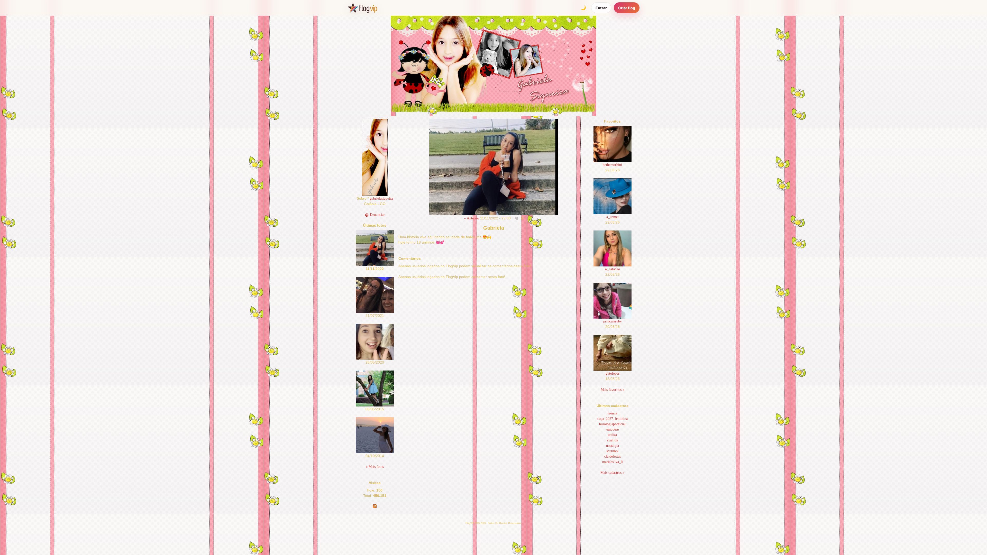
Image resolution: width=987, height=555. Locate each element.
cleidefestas (612, 456)
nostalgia (612, 446)
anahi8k (612, 440)
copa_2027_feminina (612, 419)
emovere (612, 429)
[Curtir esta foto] (517, 218)
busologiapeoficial (612, 424)
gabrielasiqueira (381, 198)
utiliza (612, 435)
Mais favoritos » (612, 390)
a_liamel (612, 217)
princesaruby (612, 321)
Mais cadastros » (612, 473)
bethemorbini (612, 165)
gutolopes (612, 373)
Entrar (601, 8)
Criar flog (626, 8)
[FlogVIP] (363, 8)
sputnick (612, 451)
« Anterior (471, 218)
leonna (612, 413)
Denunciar (377, 215)
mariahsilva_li (612, 462)
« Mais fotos (375, 467)
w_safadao (612, 269)
